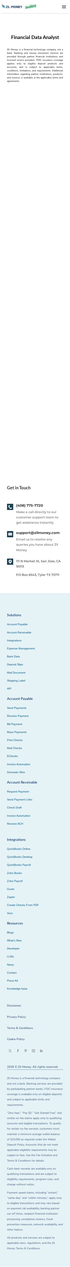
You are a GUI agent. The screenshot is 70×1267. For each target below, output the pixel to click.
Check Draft (14, 807)
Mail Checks (14, 748)
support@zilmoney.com (38, 533)
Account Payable (17, 624)
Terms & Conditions (20, 1028)
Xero (10, 913)
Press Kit (12, 980)
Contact (12, 972)
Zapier (11, 897)
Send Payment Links (19, 799)
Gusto (10, 889)
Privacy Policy (16, 1017)
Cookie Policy (16, 1039)
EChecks (12, 756)
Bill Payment (14, 724)
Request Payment (18, 791)
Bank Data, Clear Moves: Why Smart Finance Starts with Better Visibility (34, 268)
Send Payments (16, 707)
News (10, 964)
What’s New (14, 940)
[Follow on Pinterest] (26, 1051)
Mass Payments (17, 732)
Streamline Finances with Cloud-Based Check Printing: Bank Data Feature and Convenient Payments (34, 384)
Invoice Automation (18, 764)
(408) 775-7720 (29, 505)
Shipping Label (16, 680)
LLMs (10, 956)
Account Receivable (19, 632)
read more (16, 196)
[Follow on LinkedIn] (41, 1051)
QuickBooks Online (18, 848)
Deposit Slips (15, 664)
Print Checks (15, 740)
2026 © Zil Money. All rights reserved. (32, 1067)
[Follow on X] (10, 1051)
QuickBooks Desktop (19, 856)
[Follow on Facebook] (18, 1051)
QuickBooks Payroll (19, 864)
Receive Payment (18, 715)
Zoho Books (14, 873)
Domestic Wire (16, 772)
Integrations (14, 640)
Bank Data (13, 656)
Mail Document (16, 672)
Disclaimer (14, 1006)
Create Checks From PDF (23, 905)
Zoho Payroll (15, 881)
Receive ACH (15, 823)
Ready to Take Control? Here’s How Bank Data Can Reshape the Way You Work (35, 154)
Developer (13, 948)
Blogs (10, 932)
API (9, 688)
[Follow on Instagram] (33, 1051)
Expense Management (21, 648)
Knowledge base (17, 988)
